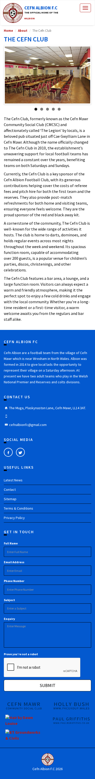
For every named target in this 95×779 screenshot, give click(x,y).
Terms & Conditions (18, 508)
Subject (9, 600)
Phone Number (14, 581)
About (22, 30)
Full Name (11, 543)
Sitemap (10, 499)
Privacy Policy (14, 517)
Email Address (14, 562)
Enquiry (9, 619)
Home (8, 30)
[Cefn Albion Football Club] (47, 759)
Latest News (13, 480)
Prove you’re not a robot (21, 654)
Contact (10, 489)
